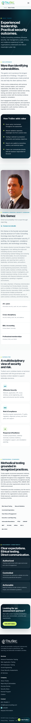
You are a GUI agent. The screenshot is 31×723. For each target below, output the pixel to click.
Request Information (7, 710)
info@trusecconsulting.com (9, 705)
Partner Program (6, 691)
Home (5, 7)
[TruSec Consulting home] (8, 3)
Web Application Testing (8, 662)
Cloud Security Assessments (9, 670)
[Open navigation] (28, 3)
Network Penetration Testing (9, 659)
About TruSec (5, 681)
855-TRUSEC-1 (5, 702)
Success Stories (5, 686)
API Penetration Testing (8, 665)
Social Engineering (6, 667)
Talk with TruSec (9, 624)
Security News (5, 689)
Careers (3, 694)
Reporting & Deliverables (8, 683)
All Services (4, 673)
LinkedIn (5, 708)
